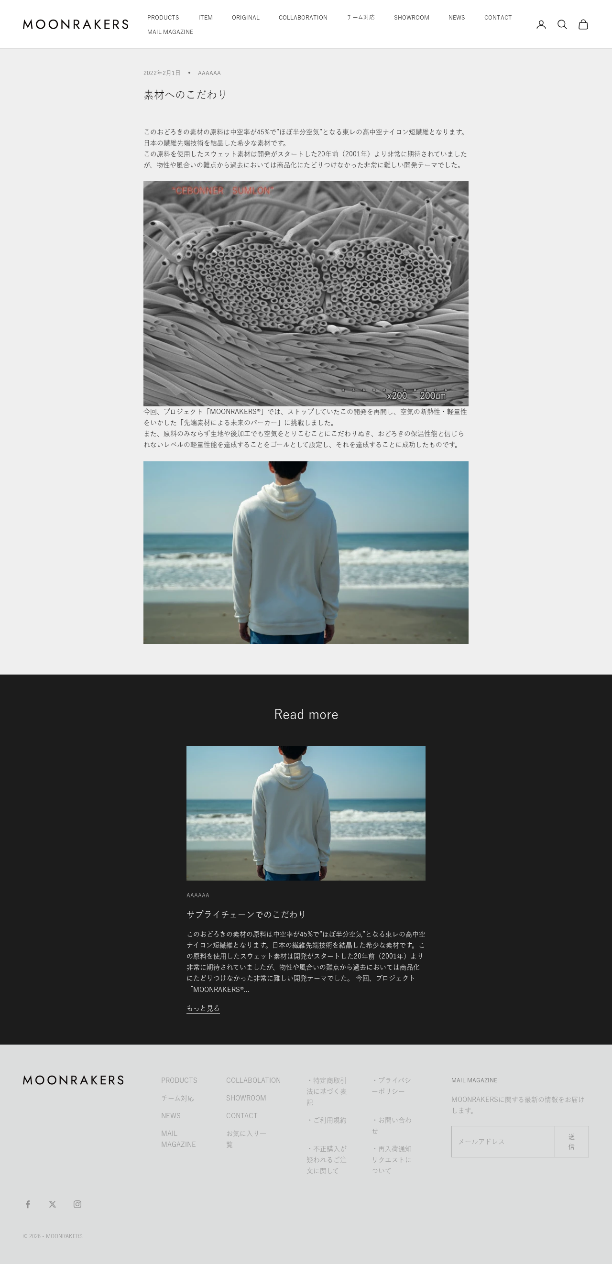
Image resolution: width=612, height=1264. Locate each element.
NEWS (456, 17)
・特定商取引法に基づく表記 (326, 1091)
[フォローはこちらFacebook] (28, 1204)
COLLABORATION (303, 17)
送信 (571, 1141)
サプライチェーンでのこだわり (246, 914)
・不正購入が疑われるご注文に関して (326, 1159)
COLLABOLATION (253, 1080)
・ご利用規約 (326, 1120)
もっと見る (203, 1008)
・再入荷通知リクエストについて (392, 1159)
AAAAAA (209, 73)
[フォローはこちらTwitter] (52, 1204)
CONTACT (498, 17)
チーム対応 (361, 17)
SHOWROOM (411, 17)
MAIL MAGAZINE (170, 31)
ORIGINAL (246, 17)
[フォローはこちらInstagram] (77, 1204)
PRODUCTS (163, 17)
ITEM (205, 17)
